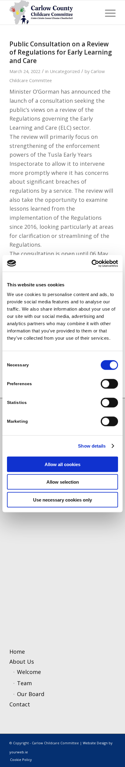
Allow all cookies (62, 464)
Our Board (30, 694)
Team (24, 683)
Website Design (95, 743)
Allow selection (62, 482)
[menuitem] (107, 12)
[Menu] (107, 12)
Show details (92, 446)
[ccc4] (51, 12)
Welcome (29, 671)
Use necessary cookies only (62, 499)
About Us (21, 661)
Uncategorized (65, 71)
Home (17, 651)
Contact (19, 704)
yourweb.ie (18, 752)
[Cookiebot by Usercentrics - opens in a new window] (91, 263)
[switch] (109, 384)
